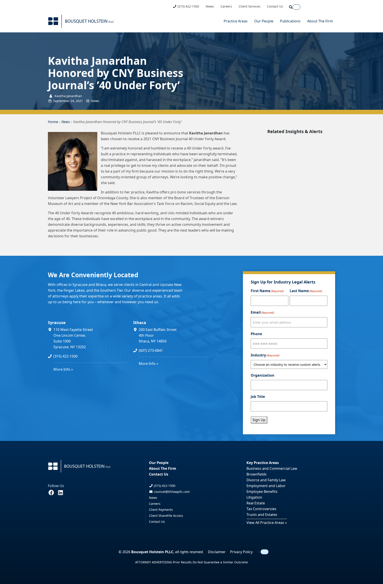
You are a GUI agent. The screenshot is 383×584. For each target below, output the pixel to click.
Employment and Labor (266, 485)
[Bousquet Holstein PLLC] (81, 21)
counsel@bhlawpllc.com (171, 492)
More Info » (63, 369)
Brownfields (256, 474)
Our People (263, 21)
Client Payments (161, 509)
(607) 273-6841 (151, 350)
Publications (290, 21)
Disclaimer (217, 551)
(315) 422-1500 (188, 6)
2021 (79, 101)
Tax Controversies (261, 508)
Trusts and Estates (261, 514)
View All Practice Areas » (266, 522)
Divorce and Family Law (266, 480)
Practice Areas (236, 21)
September (61, 101)
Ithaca (139, 322)
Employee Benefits (261, 491)
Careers (226, 6)
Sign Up (259, 419)
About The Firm (320, 21)
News (210, 6)
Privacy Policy (241, 551)
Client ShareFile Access (166, 515)
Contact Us (275, 6)
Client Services (249, 6)
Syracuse (57, 322)
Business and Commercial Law (271, 468)
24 (72, 101)
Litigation (254, 497)
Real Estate (255, 503)
